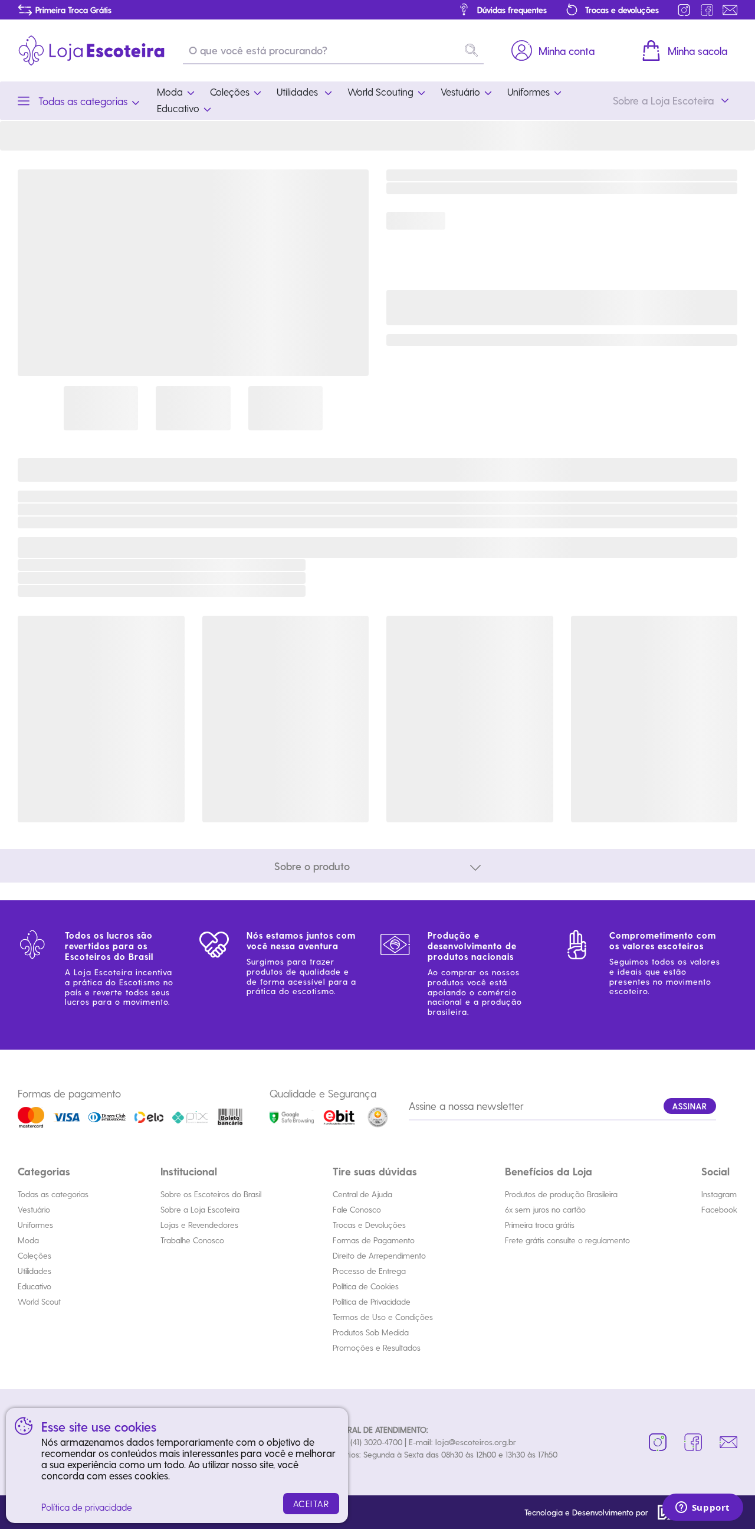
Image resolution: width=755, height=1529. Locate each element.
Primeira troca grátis (540, 1225)
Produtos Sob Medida (371, 1332)
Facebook (719, 1209)
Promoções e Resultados (377, 1347)
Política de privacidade (86, 1506)
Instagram (719, 1194)
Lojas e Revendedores (199, 1225)
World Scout (39, 1301)
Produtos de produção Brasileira (561, 1194)
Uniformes (35, 1225)
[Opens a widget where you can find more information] (702, 1508)
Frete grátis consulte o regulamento (567, 1240)
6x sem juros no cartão (545, 1209)
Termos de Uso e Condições (383, 1317)
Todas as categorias (53, 1194)
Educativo (34, 1286)
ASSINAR (689, 1106)
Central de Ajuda (362, 1194)
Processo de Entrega (369, 1271)
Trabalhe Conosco (192, 1240)
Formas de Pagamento (374, 1240)
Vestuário (34, 1209)
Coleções (34, 1255)
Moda (28, 1240)
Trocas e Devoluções (369, 1225)
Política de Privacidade (372, 1301)
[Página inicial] (91, 50)
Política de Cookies (366, 1286)
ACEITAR (311, 1503)
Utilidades (34, 1271)
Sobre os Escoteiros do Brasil (210, 1194)
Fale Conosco (357, 1209)
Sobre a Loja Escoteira (199, 1209)
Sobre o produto (312, 866)
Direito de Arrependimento (379, 1255)
